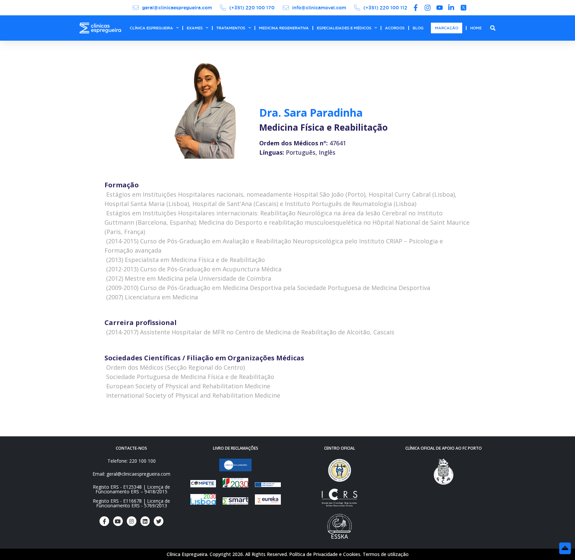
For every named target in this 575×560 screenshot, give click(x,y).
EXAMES (195, 28)
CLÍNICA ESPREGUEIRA (151, 28)
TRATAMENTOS (230, 28)
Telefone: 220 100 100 (131, 461)
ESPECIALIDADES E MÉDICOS (344, 28)
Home (475, 28)
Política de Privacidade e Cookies (324, 554)
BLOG (418, 28)
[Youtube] (118, 521)
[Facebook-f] (104, 521)
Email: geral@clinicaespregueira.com (131, 474)
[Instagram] (131, 521)
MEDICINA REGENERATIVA (284, 28)
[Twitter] (158, 521)
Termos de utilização (386, 554)
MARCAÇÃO (446, 28)
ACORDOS (395, 28)
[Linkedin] (145, 521)
